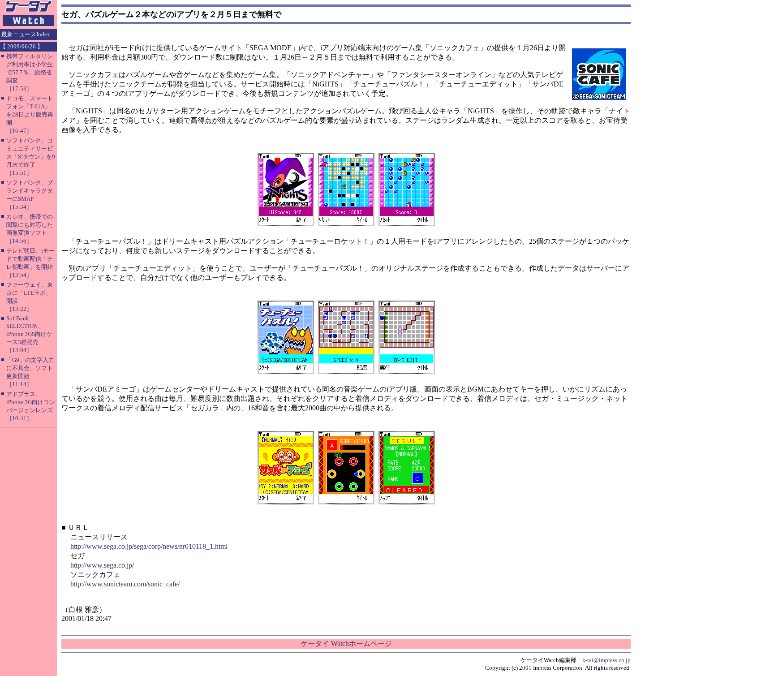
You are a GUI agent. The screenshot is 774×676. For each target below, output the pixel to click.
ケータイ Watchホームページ (346, 643)
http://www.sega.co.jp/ (102, 565)
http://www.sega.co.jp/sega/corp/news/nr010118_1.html (149, 546)
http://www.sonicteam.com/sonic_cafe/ (125, 584)
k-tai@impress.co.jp (606, 660)
